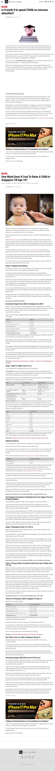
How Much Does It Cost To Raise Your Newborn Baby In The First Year (29, 438)
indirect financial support (32, 250)
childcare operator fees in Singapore (33, 471)
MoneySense (9, 67)
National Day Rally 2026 (13, 240)
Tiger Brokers (9, 152)
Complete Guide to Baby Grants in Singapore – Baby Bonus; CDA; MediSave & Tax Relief (29, 362)
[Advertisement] (30, 84)
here (14, 161)
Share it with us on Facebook (42, 118)
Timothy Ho (9, 186)
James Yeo (9, 17)
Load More (27, 745)
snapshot (20, 56)
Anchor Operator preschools (32, 456)
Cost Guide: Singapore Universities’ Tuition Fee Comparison (27, 634)
